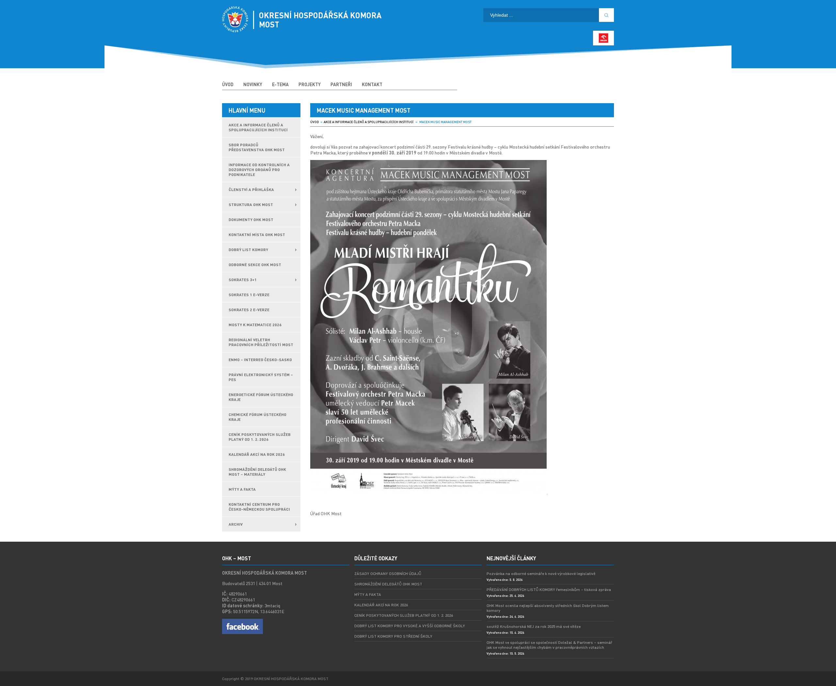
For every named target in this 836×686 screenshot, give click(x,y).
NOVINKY (252, 84)
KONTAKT (372, 84)
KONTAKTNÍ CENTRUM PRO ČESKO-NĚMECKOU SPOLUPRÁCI (259, 507)
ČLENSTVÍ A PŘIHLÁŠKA (251, 189)
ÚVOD (227, 84)
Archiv (236, 524)
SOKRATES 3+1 (243, 279)
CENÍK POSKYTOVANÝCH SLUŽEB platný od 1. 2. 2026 (260, 437)
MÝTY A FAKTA (242, 489)
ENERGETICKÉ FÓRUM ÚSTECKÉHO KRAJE (261, 397)
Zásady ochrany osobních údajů (387, 573)
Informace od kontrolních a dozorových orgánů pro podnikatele (259, 169)
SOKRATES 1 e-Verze (249, 294)
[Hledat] (606, 15)
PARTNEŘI (341, 84)
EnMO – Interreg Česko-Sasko (260, 359)
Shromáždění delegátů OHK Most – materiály (257, 472)
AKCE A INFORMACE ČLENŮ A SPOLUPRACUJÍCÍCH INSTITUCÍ (258, 127)
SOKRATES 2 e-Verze (249, 309)
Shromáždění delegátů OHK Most (388, 584)
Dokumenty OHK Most (251, 219)
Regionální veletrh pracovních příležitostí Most (261, 342)
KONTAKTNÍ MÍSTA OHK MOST (257, 234)
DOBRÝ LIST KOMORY (248, 249)
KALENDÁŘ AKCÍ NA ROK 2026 (257, 454)
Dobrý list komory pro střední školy (393, 636)
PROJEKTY (309, 84)
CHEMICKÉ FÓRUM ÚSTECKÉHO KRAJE (257, 417)
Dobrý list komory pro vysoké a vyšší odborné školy (409, 625)
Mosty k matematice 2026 (255, 324)
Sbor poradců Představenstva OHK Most (257, 147)
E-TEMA (280, 84)
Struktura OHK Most (251, 204)
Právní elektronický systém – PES (261, 377)
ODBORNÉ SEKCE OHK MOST (255, 264)
